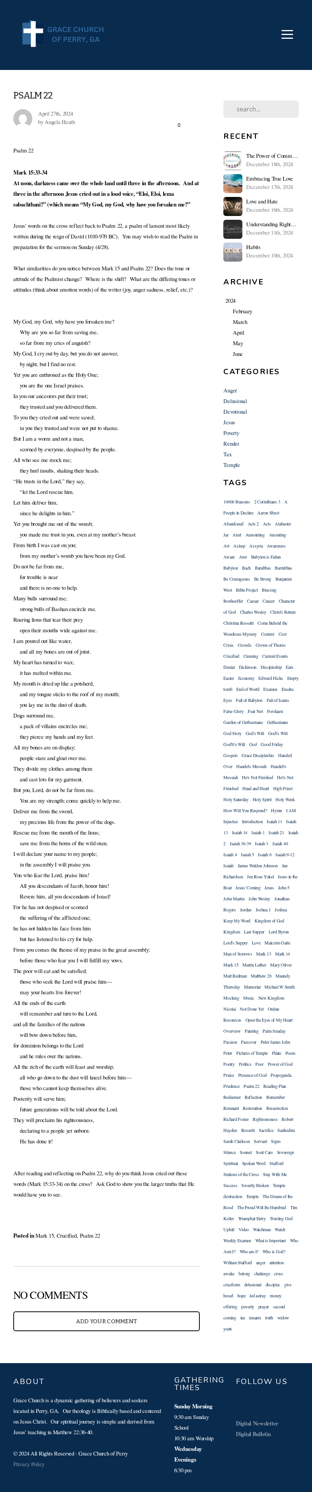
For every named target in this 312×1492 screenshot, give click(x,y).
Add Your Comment (106, 1321)
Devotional (235, 411)
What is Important (270, 1240)
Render (231, 443)
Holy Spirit (262, 799)
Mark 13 (263, 954)
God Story (232, 733)
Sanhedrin (285, 1130)
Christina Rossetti (238, 623)
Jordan (246, 909)
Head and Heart (255, 788)
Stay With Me (275, 1174)
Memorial (252, 987)
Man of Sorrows (237, 954)
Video (244, 1229)
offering (230, 1306)
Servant (260, 1141)
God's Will (255, 733)
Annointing (255, 535)
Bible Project (247, 590)
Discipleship (271, 667)
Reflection (253, 1097)
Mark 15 (44, 1235)
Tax (227, 454)
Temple (231, 464)
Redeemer (231, 1097)
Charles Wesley (253, 612)
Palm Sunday (274, 1031)
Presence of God (252, 1075)
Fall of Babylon (249, 700)
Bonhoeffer (233, 601)
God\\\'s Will (234, 744)
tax (242, 1317)
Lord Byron (279, 932)
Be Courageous (236, 579)
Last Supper (254, 932)
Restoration (252, 1108)
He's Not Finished (257, 777)
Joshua (281, 909)
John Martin (233, 898)
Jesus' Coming (248, 887)
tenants (255, 1317)
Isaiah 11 (274, 821)
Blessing (269, 590)
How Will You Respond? (245, 810)
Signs (276, 1141)
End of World (247, 689)
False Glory (233, 711)
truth (269, 1317)
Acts (267, 524)
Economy (246, 678)
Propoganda (281, 1075)
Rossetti (248, 1130)
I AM (291, 810)
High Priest (283, 788)
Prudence (231, 1086)
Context (267, 634)
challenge (262, 1273)
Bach (246, 568)
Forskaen (275, 711)
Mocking (231, 998)
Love (256, 943)
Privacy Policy (29, 1464)
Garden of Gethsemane (243, 722)
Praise (228, 1075)
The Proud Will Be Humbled (261, 1207)
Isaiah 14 (239, 832)
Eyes (227, 700)
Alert (236, 535)
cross (278, 1273)
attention (276, 1262)
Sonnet (246, 1152)
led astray (258, 1295)
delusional (252, 1284)
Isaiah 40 (280, 843)
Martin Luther (254, 965)
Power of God (280, 1064)
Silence (229, 1152)
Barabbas (263, 568)
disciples (273, 1284)
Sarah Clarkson (236, 1141)
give (287, 1284)
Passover (248, 1042)
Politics (245, 1064)
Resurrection (277, 1108)
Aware (229, 557)
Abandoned (233, 524)
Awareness (276, 546)
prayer (263, 1306)
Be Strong (262, 579)
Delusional (235, 401)
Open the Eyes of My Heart (269, 1020)
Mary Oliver (280, 965)
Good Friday (272, 744)
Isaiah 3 (261, 843)
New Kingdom (271, 998)
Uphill (228, 1229)
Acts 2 (253, 524)
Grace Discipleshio (258, 755)
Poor (259, 1064)
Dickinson (247, 667)
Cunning (251, 656)
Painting (252, 1031)
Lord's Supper (235, 943)
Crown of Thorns (271, 645)
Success (230, 1185)
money (276, 1295)
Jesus (229, 422)
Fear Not (255, 711)
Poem (290, 1053)
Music (248, 998)
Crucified (67, 1235)
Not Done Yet (252, 1009)
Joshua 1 (263, 909)
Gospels (230, 755)
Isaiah (228, 865)
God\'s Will (278, 733)
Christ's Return (283, 612)
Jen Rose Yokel (260, 876)
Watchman (262, 1229)
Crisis (228, 645)
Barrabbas (283, 568)
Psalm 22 (90, 1235)
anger (261, 1262)
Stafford (276, 1163)
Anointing (277, 535)
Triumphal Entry (252, 1218)
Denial (228, 667)
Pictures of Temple (252, 1053)
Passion (230, 1042)
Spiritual (230, 1163)
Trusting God (281, 1218)
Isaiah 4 (230, 854)
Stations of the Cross (241, 1174)
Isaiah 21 (276, 832)
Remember (275, 1097)
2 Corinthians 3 (267, 501)
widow (283, 1317)
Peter (227, 1053)
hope (241, 1295)
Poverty (231, 432)
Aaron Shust (268, 513)
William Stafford (237, 1262)
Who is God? (274, 1251)
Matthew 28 (261, 976)
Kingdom (231, 932)
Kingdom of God (269, 920)
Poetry (228, 1064)
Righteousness (265, 1119)
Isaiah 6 (264, 854)
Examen (270, 689)
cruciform (231, 1284)
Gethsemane (277, 722)
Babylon (230, 568)
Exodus (288, 689)
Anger (230, 390)
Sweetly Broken (255, 1185)
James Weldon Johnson (258, 865)
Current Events (275, 656)
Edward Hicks (270, 678)
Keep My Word (236, 920)
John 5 (284, 887)
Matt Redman (235, 976)
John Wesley (259, 898)
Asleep (239, 546)
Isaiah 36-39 (240, 843)
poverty (247, 1306)
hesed (228, 1295)
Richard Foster (235, 1119)
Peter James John (275, 1042)
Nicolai (229, 1009)
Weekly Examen (237, 1240)
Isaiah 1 (258, 832)
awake (228, 1273)
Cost (283, 634)
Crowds (245, 645)
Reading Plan (274, 1086)
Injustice (230, 821)
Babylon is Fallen (266, 557)
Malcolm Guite (277, 943)
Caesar (252, 601)
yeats (227, 1328)
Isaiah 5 (247, 854)
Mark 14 (282, 954)
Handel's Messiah (251, 766)
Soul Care (264, 1152)
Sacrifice (266, 1130)
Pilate (276, 1053)
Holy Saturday (235, 799)
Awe (243, 557)
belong (244, 1273)
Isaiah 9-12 (284, 854)
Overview (231, 1031)
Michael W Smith (279, 987)
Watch (280, 1229)
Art (226, 546)
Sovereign (285, 1152)
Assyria (256, 546)
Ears (289, 667)
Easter (228, 678)
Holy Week (284, 799)
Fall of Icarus (278, 700)
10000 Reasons (236, 501)
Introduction (252, 821)
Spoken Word (254, 1163)
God (253, 744)
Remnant (231, 1108)
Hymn (276, 810)
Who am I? (249, 1251)
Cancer (268, 601)
